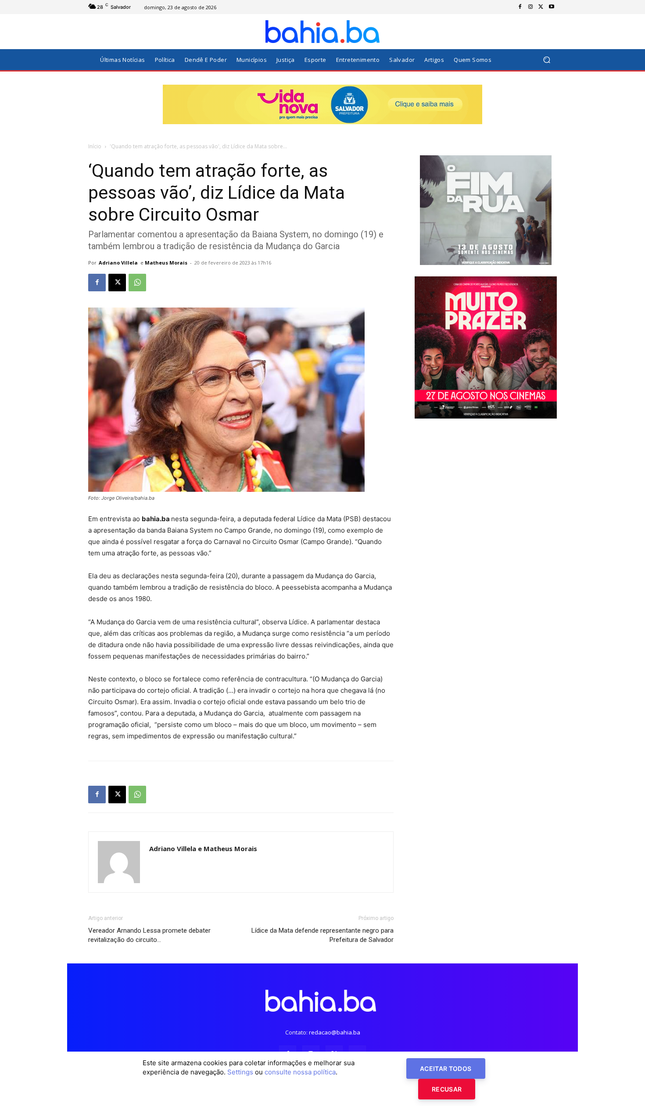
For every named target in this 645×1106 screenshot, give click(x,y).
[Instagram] (530, 7)
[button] (546, 60)
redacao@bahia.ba (334, 1032)
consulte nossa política (300, 1072)
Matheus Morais (166, 262)
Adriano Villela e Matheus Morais (203, 848)
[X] (541, 7)
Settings (240, 1072)
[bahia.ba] (322, 31)
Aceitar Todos (446, 1068)
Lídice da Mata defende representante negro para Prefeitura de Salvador (322, 935)
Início (94, 146)
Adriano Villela (118, 262)
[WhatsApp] (137, 282)
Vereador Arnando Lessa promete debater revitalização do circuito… (149, 935)
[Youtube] (551, 7)
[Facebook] (520, 7)
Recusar (447, 1089)
